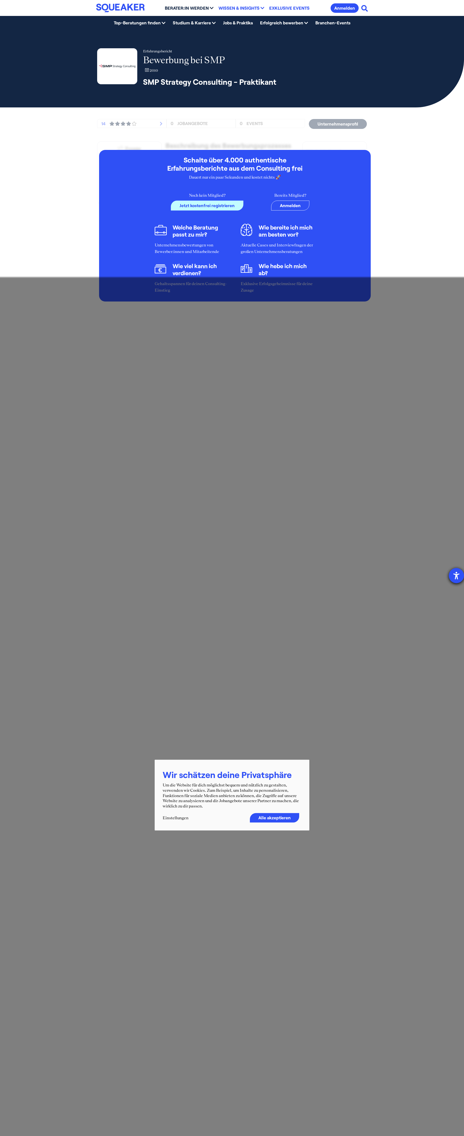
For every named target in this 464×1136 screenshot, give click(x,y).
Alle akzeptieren (274, 817)
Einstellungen (175, 818)
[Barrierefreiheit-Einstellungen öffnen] (456, 575)
